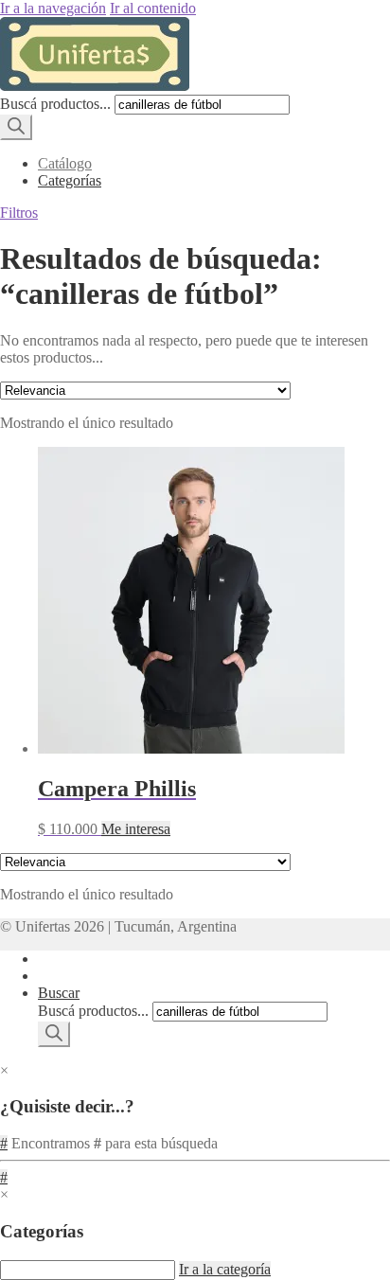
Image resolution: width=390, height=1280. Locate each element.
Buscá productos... (55, 104)
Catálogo (65, 163)
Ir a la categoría (225, 1269)
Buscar (59, 993)
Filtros (19, 212)
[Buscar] (16, 127)
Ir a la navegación (53, 8)
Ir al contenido (153, 8)
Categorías (69, 180)
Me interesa (135, 829)
